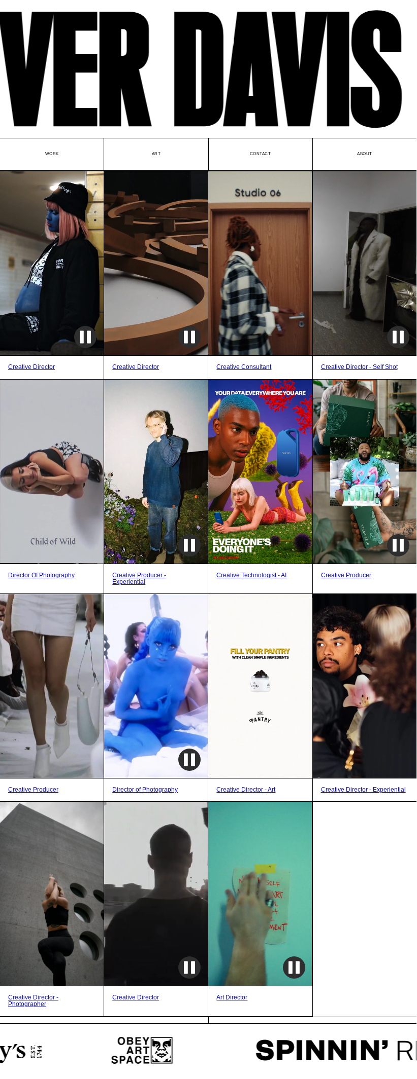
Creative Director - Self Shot (359, 367)
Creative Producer (346, 575)
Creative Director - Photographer (33, 1001)
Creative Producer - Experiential (139, 578)
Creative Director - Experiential (363, 790)
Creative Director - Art (245, 790)
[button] (96, 263)
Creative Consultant (243, 367)
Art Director (231, 997)
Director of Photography (145, 790)
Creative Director (31, 367)
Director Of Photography (41, 575)
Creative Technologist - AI (251, 575)
